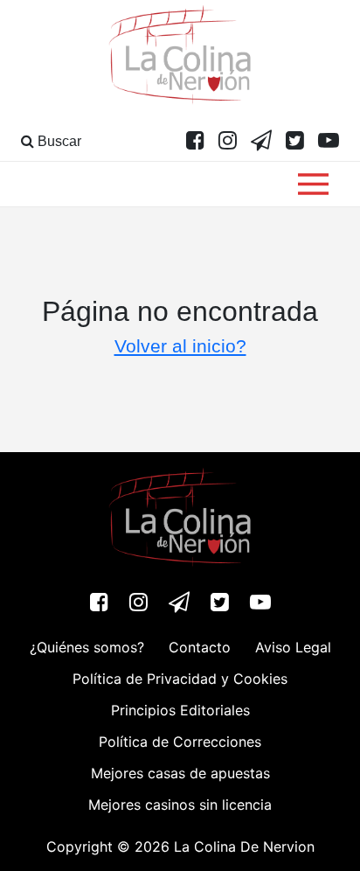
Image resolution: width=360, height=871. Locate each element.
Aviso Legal (293, 647)
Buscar (57, 141)
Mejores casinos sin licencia (180, 804)
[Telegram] (261, 141)
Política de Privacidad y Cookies (180, 678)
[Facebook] (195, 141)
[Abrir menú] (313, 184)
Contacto (200, 647)
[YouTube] (328, 141)
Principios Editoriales (180, 710)
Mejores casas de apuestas (180, 773)
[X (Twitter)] (295, 141)
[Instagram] (227, 141)
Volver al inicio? (180, 346)
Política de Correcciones (180, 741)
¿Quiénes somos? (87, 647)
